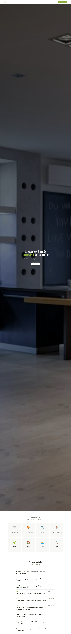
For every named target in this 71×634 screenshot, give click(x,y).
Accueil (16, 1)
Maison (39, 1)
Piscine (43, 1)
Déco (23, 1)
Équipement (27, 1)
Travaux (47, 1)
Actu (20, 1)
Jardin (35, 1)
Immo (32, 1)
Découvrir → (35, 264)
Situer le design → (62, 1)
